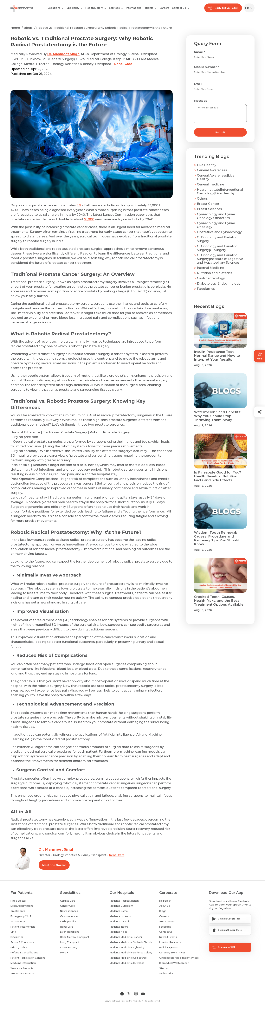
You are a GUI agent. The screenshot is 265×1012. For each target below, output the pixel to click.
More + (64, 952)
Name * (199, 52)
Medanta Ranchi (119, 921)
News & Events (168, 937)
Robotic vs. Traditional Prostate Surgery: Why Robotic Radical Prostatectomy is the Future (104, 27)
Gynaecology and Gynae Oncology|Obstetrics (216, 216)
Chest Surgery (68, 947)
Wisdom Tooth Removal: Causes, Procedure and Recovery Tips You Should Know (216, 538)
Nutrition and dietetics (214, 273)
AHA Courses (167, 921)
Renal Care (123, 64)
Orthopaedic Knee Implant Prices (178, 957)
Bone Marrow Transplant (74, 937)
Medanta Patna (119, 911)
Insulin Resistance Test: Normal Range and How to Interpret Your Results (217, 355)
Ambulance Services (22, 973)
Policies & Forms (169, 947)
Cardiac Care (67, 900)
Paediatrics (206, 289)
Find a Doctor (18, 900)
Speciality (73, 7)
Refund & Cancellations (24, 952)
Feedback (165, 926)
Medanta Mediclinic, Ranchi (126, 937)
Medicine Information (23, 963)
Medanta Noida (118, 931)
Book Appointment (21, 905)
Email (198, 84)
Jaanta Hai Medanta (22, 968)
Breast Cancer (208, 204)
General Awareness (212, 170)
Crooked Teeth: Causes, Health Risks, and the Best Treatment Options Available (218, 600)
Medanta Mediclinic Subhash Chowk (131, 942)
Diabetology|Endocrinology (218, 283)
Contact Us (179, 7)
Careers (164, 7)
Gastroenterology (211, 278)
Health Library (94, 7)
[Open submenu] (81, 8)
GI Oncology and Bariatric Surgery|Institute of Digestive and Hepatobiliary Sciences (220, 258)
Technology (17, 921)
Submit (220, 132)
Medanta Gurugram (121, 905)
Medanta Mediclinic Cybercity (127, 947)
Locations (54, 7)
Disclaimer (16, 937)
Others (202, 198)
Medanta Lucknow (121, 916)
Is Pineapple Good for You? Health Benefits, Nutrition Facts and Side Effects (217, 476)
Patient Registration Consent (27, 957)
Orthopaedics (68, 921)
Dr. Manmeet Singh (63, 54)
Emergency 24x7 (20, 916)
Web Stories (166, 973)
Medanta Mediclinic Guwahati (127, 963)
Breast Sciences (209, 209)
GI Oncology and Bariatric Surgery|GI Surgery (217, 248)
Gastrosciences (69, 916)
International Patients (139, 7)
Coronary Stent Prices (172, 952)
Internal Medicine (210, 268)
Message (201, 100)
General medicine (210, 184)
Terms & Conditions (22, 942)
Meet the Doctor (54, 865)
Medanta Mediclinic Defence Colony (131, 952)
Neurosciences (69, 911)
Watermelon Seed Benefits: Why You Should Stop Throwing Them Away (217, 416)
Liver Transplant (69, 931)
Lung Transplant (69, 942)
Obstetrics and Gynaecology (219, 232)
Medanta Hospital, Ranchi (124, 900)
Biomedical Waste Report (174, 963)
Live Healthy (206, 165)
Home (15, 27)
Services (114, 7)
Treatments (17, 911)
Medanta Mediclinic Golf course (128, 957)
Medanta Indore (119, 926)
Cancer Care (67, 905)
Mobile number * (206, 67)
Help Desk (165, 900)
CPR (13, 931)
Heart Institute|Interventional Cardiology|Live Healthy (220, 191)
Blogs (28, 27)
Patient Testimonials (22, 926)
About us (164, 905)
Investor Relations (170, 942)
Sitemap (164, 968)
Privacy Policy (18, 947)
